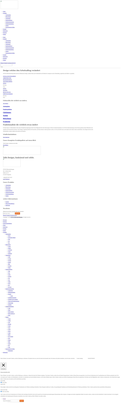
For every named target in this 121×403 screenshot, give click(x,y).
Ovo (9, 278)
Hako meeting (11, 311)
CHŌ (9, 257)
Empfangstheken (9, 20)
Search (4, 398)
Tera (9, 280)
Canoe (9, 246)
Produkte (5, 13)
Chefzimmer (8, 18)
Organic (9, 276)
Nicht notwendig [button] (4, 389)
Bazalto (9, 324)
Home (4, 11)
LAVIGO (10, 250)
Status (9, 267)
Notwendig (4, 382)
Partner (4, 34)
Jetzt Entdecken (6, 137)
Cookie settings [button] (80, 358)
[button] (6, 179)
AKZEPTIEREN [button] (91, 358)
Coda (9, 308)
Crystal (9, 258)
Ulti (9, 345)
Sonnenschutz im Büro (10, 27)
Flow (9, 239)
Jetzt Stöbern (5, 103)
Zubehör (9, 304)
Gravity (9, 260)
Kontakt (4, 29)
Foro (9, 273)
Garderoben (10, 290)
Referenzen (5, 30)
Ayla (9, 322)
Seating (7, 25)
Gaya (9, 327)
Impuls (9, 262)
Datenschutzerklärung (10, 203)
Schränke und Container (13, 299)
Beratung (5, 32)
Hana (9, 315)
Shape (9, 340)
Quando (9, 265)
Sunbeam (10, 253)
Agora (9, 318)
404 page (5, 219)
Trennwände (10, 303)
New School (10, 336)
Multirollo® (10, 350)
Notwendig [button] (3, 380)
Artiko (9, 320)
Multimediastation (11, 292)
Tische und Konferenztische (13, 301)
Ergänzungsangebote (10, 22)
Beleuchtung (8, 16)
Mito (9, 264)
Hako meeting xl (11, 313)
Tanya (9, 343)
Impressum (8, 205)
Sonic (12, 295)
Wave (9, 283)
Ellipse (9, 248)
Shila (9, 341)
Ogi (9, 241)
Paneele (9, 294)
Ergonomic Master (11, 237)
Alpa (9, 271)
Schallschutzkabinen (10, 23)
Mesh (9, 334)
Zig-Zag (9, 287)
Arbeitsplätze (8, 15)
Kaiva (9, 331)
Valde (9, 281)
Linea (9, 274)
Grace (9, 329)
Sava (9, 338)
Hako (9, 310)
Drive (9, 235)
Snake (9, 251)
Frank (9, 326)
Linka (9, 333)
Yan (9, 242)
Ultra (9, 347)
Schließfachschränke (12, 297)
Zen (9, 285)
